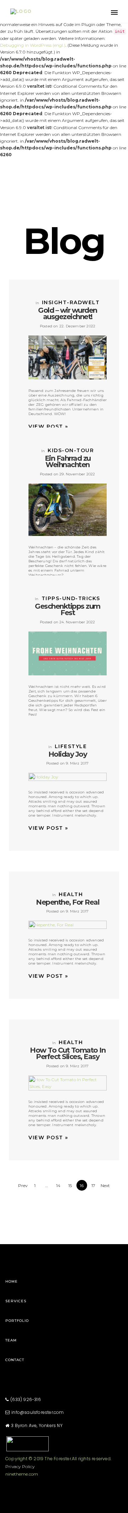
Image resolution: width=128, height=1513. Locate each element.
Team (11, 1340)
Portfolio (17, 1320)
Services (15, 1301)
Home (11, 1281)
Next (105, 1185)
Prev (23, 1185)
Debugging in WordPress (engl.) (32, 45)
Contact (14, 1360)
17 (93, 1185)
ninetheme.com (21, 1474)
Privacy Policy (19, 1466)
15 (70, 1185)
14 (58, 1185)
